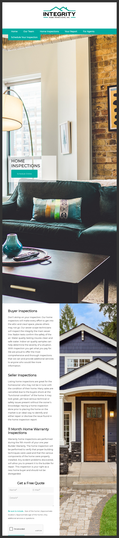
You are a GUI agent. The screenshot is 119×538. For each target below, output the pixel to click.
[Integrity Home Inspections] (59, 15)
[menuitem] (14, 31)
